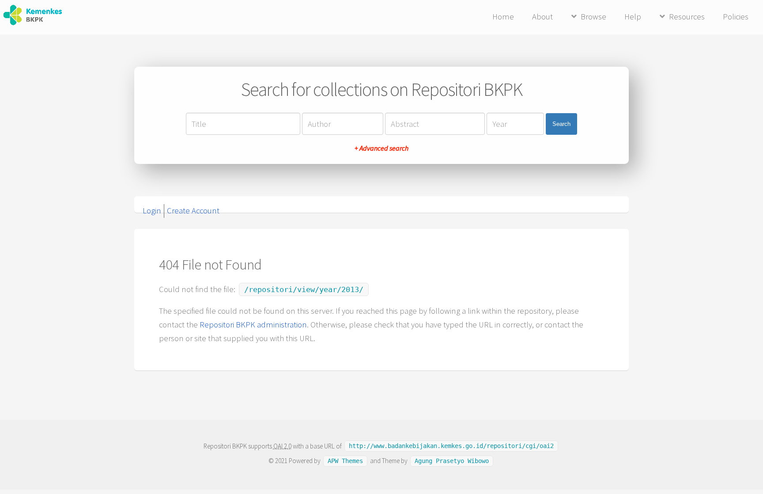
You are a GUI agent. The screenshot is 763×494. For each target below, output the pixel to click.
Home (503, 16)
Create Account (193, 210)
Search (561, 124)
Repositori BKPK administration (253, 324)
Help (632, 16)
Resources (687, 16)
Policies (735, 16)
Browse (593, 16)
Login (152, 210)
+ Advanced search (381, 148)
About (542, 16)
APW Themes (345, 460)
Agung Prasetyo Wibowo (452, 460)
